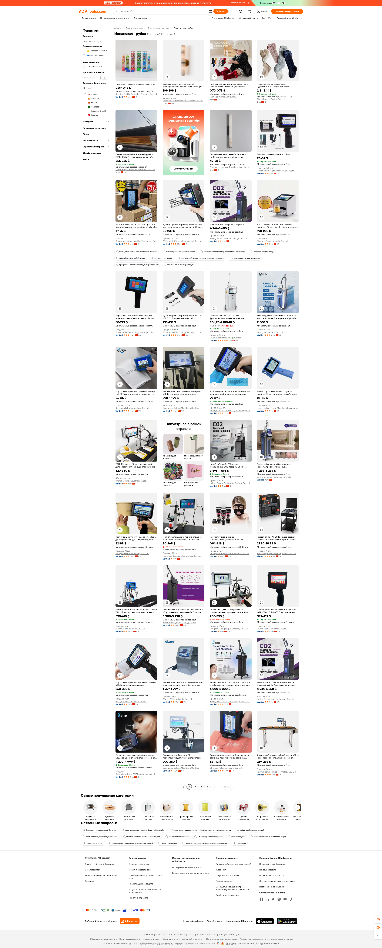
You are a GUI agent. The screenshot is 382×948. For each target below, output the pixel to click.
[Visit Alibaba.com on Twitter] (273, 899)
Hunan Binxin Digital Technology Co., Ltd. (276, 171)
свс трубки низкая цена (178, 837)
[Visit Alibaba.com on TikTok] (291, 899)
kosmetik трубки (238, 837)
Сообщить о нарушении (227, 895)
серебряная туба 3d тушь (264, 252)
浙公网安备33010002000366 (240, 943)
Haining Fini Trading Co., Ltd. (223, 97)
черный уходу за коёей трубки (132, 258)
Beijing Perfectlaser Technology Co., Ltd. (228, 238)
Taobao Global (203, 934)
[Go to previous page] (183, 787)
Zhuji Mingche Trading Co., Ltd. (271, 99)
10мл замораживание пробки (209, 837)
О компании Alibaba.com (97, 858)
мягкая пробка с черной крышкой (180, 252)
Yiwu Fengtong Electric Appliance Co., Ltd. (276, 553)
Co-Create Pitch (92, 870)
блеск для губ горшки (163, 258)
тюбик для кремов (169, 843)
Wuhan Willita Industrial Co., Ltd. (130, 628)
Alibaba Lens (101, 921)
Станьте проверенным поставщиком (277, 881)
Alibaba (117, 28)
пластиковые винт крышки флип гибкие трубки (145, 830)
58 (225, 787)
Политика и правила (138, 898)
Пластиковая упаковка (158, 28)
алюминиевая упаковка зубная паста (102, 837)
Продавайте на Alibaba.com (272, 864)
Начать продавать (267, 870)
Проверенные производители (186, 867)
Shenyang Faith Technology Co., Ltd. (132, 408)
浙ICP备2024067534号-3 (267, 943)
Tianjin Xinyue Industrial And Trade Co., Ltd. (135, 169)
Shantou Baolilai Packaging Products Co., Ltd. (136, 94)
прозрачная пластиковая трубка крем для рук (138, 265)
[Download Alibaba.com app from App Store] (265, 921)
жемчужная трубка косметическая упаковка (138, 252)
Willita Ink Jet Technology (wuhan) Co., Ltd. (182, 241)
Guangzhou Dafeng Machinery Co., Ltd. (181, 408)
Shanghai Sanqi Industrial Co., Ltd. (272, 241)
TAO (214, 934)
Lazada (191, 934)
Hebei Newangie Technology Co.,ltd (179, 622)
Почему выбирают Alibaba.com (99, 864)
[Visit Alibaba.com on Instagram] (279, 899)
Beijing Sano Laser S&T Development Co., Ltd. (231, 701)
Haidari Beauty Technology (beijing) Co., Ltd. (230, 483)
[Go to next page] (231, 787)
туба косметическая (94, 843)
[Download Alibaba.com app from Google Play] (287, 921)
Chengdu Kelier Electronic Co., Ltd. (226, 768)
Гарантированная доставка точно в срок (145, 876)
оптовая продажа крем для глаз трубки (143, 837)
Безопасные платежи (139, 864)
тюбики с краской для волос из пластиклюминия (206, 843)
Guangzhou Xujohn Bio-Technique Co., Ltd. (229, 553)
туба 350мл (241, 843)
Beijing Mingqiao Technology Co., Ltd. (274, 477)
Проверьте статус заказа (271, 875)
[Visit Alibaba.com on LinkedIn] (267, 899)
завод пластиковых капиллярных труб (270, 837)
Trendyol (223, 934)
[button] (210, 11)
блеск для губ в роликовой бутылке (101, 830)
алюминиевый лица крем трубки (181, 265)
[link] (378, 920)
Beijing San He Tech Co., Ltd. (270, 332)
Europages (234, 934)
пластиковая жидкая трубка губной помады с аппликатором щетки (202, 830)
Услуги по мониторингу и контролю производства (146, 890)
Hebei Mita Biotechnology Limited (225, 337)
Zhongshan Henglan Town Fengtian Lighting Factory (231, 167)
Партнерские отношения (271, 887)
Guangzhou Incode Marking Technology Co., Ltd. (136, 241)
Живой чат (221, 870)
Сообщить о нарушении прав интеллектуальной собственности (232, 888)
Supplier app (197, 921)
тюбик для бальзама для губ (252, 830)
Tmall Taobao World (176, 934)
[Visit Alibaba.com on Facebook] (261, 899)
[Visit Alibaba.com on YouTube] (285, 899)
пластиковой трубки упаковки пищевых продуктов (202, 258)
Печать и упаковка (134, 28)
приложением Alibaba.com (239, 921)
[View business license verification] (218, 943)
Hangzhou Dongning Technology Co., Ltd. (182, 556)
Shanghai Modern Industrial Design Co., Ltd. (183, 100)
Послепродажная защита (141, 884)
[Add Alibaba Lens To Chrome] (130, 921)
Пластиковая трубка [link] (183, 28)
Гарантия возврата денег (140, 870)
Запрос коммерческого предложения (190, 873)
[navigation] (96, 408)
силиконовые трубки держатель (246, 258)
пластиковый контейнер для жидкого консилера (224, 252)
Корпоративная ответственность (101, 875)
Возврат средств (224, 881)
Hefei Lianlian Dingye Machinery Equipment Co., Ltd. (278, 408)
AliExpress (148, 934)
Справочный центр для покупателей (233, 864)
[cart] (250, 12)
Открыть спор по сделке (227, 875)
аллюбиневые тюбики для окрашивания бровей (132, 843)
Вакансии (89, 881)
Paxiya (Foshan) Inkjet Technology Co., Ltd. (276, 772)
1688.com (160, 934)
